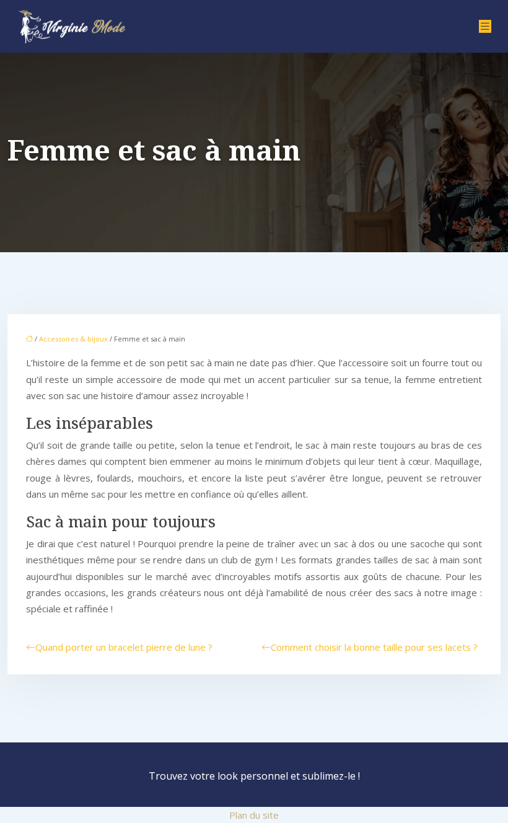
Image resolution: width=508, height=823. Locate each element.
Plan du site (254, 815)
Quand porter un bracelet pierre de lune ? (123, 647)
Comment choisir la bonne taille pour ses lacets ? (374, 647)
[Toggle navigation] (485, 26)
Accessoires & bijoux (73, 338)
